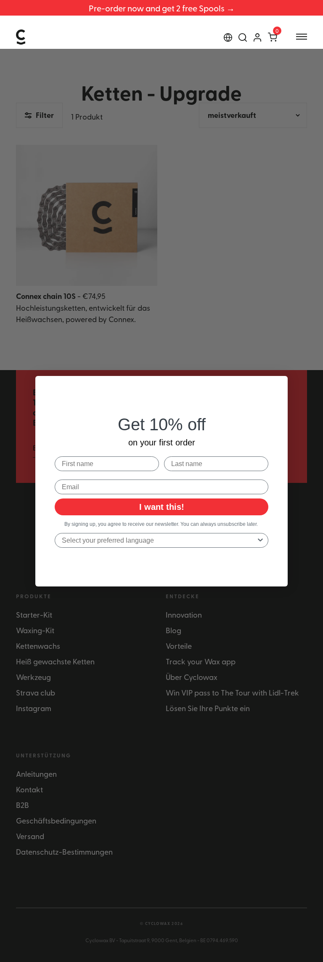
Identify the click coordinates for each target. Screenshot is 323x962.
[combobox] (159, 540)
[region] (161, 8)
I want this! (161, 507)
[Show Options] (260, 540)
